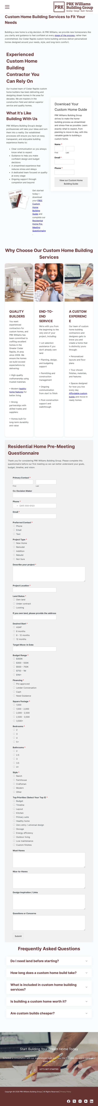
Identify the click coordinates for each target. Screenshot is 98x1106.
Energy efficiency (24, 833)
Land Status (19, 596)
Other (19, 792)
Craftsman (21, 784)
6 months (20, 631)
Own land (20, 599)
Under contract (23, 603)
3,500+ (19, 721)
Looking (20, 607)
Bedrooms (19, 726)
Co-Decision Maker (22, 491)
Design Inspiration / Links (25, 892)
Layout (19, 809)
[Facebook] (68, 1101)
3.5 (17, 763)
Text (18, 534)
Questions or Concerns (24, 913)
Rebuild (19, 555)
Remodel (20, 547)
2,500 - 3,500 (23, 717)
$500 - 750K (22, 666)
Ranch (19, 776)
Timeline (20, 805)
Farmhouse (21, 780)
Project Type (20, 539)
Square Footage (21, 701)
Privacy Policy (65, 1092)
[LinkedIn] (91, 1101)
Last (67, 153)
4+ (17, 767)
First (56, 153)
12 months (21, 639)
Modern (20, 788)
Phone (59, 168)
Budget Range (20, 655)
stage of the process (65, 35)
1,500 (18, 705)
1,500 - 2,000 (22, 709)
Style (16, 772)
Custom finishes (24, 845)
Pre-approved (23, 684)
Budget (19, 801)
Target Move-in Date (23, 644)
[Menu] (7, 7)
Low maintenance (24, 841)
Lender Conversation (26, 687)
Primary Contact (21, 477)
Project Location (21, 585)
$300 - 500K (22, 663)
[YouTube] (85, 1101)
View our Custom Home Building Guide (71, 182)
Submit (18, 936)
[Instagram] (80, 1101)
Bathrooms (19, 747)
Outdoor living (23, 837)
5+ (17, 742)
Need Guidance (23, 695)
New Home (21, 543)
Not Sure (20, 559)
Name (58, 144)
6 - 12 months (23, 635)
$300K (19, 658)
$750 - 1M (21, 670)
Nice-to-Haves (20, 871)
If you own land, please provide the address (34, 613)
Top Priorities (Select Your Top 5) (30, 797)
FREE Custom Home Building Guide (37, 207)
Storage (20, 829)
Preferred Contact (23, 522)
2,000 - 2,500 (23, 713)
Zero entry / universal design (30, 825)
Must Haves (19, 850)
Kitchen (19, 813)
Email (58, 157)
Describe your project (24, 564)
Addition (20, 551)
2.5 (17, 755)
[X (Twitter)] (74, 1101)
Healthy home (23, 821)
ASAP (19, 627)
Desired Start (20, 623)
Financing (18, 680)
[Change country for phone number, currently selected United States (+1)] (16, 505)
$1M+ (19, 674)
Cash (18, 692)
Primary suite (22, 817)
